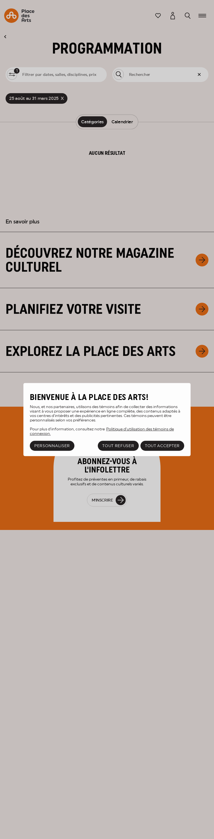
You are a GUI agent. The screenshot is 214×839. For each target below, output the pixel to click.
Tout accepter (162, 445)
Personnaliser (52, 445)
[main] (107, 419)
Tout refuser (118, 445)
